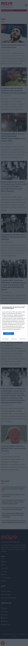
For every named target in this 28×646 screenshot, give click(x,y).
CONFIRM (8, 333)
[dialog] (14, 323)
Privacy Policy (22, 338)
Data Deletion (5, 338)
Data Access (14, 338)
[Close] (25, 307)
